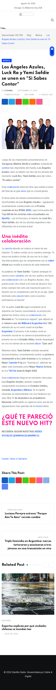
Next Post (43, 537)
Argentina (37, 323)
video (51, 260)
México (28, 390)
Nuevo (39, 366)
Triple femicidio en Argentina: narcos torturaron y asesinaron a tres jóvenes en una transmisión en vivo (28, 545)
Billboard (26, 323)
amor (23, 191)
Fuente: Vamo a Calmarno (14, 458)
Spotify (5, 218)
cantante (19, 275)
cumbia (5, 168)
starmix (8, 91)
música (39, 406)
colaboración (13, 187)
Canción (13, 362)
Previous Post (15, 510)
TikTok (12, 370)
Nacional (6, 621)
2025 (28, 210)
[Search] (52, 19)
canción (8, 248)
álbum (38, 343)
